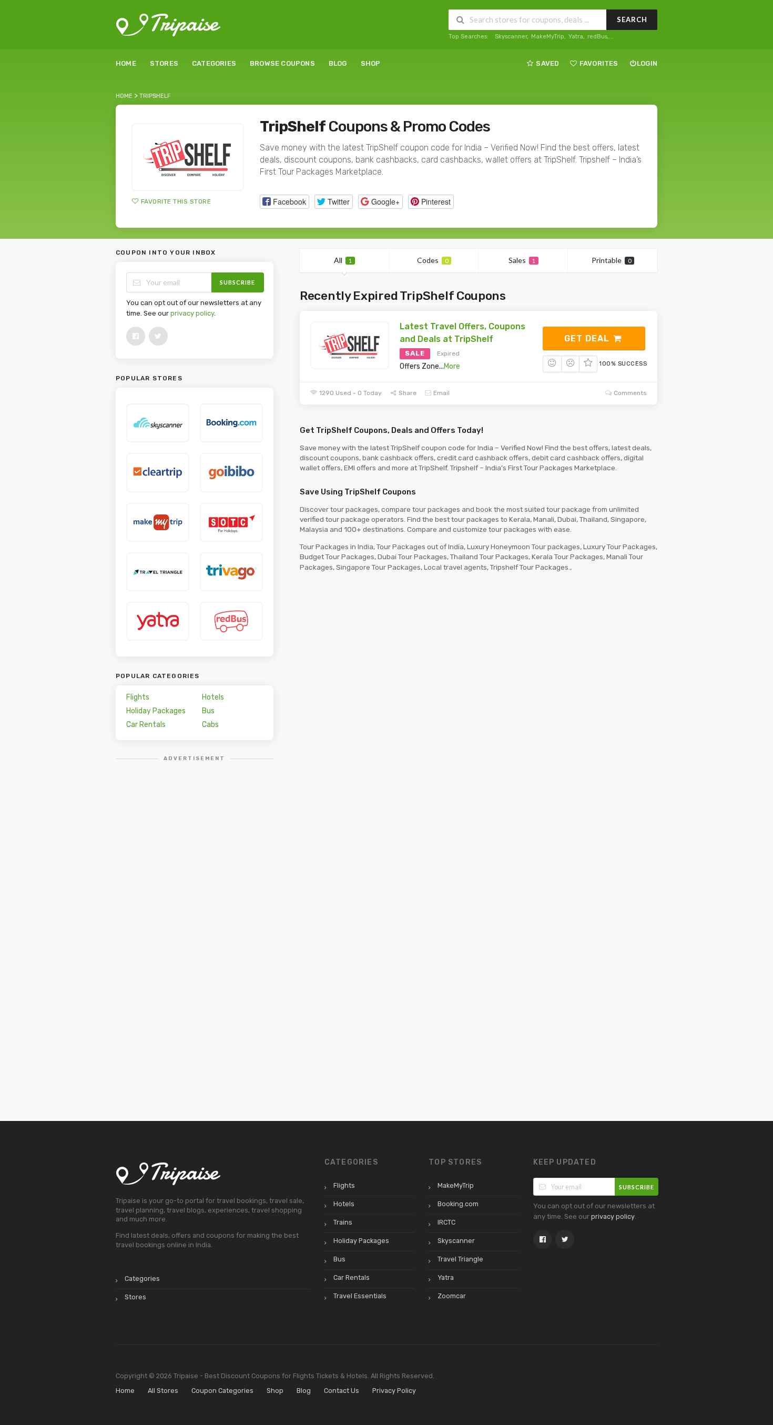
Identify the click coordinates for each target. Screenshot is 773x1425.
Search (632, 19)
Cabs (210, 724)
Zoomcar (452, 1296)
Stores (164, 63)
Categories (214, 63)
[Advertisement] (194, 926)
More (452, 366)
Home (126, 63)
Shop (371, 63)
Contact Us (341, 1390)
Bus (208, 710)
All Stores (163, 1390)
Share (406, 393)
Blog (338, 63)
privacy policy (192, 313)
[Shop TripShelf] (187, 157)
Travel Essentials (360, 1296)
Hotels (213, 697)
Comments (629, 393)
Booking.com (458, 1204)
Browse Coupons (282, 63)
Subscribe (237, 282)
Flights (137, 697)
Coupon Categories (222, 1390)
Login (647, 63)
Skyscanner (511, 36)
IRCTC (446, 1222)
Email (441, 393)
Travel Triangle (460, 1259)
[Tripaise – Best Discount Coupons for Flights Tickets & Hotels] (168, 24)
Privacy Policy (394, 1390)
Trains (342, 1222)
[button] (284, 202)
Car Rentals (146, 724)
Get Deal (588, 338)
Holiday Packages (156, 710)
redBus (597, 36)
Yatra (575, 36)
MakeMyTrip (547, 36)
